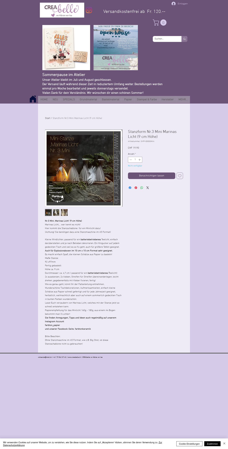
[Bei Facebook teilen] (130, 188)
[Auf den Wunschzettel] (180, 175)
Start (47, 118)
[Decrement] (130, 159)
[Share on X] (148, 188)
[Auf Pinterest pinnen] (136, 188)
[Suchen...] (184, 39)
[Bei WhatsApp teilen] (142, 188)
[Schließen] (224, 444)
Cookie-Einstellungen (189, 443)
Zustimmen (212, 443)
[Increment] (140, 159)
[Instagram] (89, 10)
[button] (160, 22)
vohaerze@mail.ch (45, 357)
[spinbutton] (135, 159)
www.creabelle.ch (74, 357)
